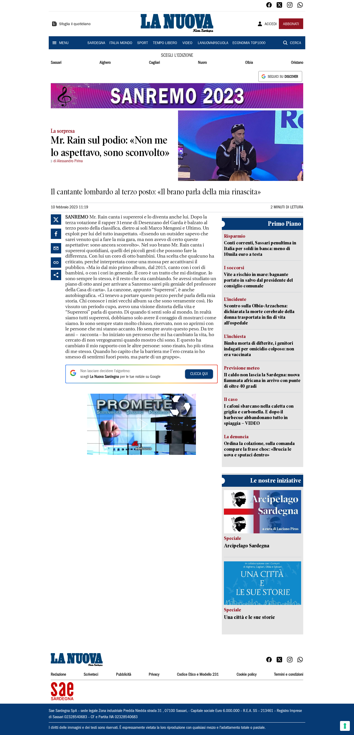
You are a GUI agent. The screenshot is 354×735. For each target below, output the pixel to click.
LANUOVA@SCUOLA (213, 43)
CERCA (295, 43)
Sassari (56, 63)
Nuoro (202, 63)
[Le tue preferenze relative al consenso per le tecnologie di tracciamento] (345, 726)
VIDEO (187, 43)
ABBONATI (291, 24)
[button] (141, 424)
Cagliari (154, 63)
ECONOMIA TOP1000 (248, 43)
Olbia (249, 63)
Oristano (297, 63)
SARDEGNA (96, 43)
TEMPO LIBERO (165, 43)
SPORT (142, 43)
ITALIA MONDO (120, 43)
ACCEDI (271, 24)
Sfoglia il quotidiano (75, 24)
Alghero (105, 63)
